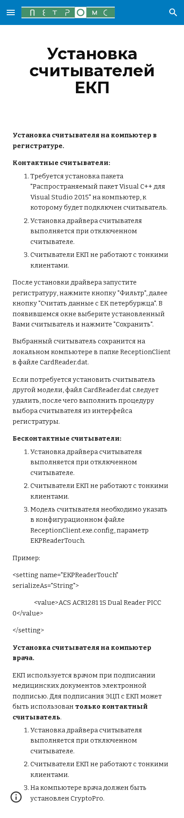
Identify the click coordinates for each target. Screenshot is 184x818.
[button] (10, 12)
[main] (92, 70)
